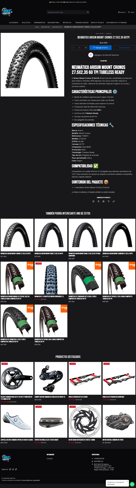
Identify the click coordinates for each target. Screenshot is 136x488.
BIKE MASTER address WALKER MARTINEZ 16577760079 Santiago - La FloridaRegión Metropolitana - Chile (104, 467)
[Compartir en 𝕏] (98, 201)
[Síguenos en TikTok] (16, 469)
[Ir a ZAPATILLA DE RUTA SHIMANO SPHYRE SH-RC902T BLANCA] (17, 421)
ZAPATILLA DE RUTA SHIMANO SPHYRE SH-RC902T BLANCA (17, 440)
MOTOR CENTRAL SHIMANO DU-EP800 (113, 440)
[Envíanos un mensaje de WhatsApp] (132, 484)
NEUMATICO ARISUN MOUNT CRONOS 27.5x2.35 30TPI (16, 254)
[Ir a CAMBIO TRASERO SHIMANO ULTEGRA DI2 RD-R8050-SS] (51, 378)
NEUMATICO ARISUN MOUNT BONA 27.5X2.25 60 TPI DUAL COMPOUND (84, 255)
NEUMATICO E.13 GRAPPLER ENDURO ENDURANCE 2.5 (49, 297)
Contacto (50, 459)
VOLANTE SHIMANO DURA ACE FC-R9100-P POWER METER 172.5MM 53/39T (16, 398)
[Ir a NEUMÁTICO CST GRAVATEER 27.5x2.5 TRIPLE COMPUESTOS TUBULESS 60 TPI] (17, 321)
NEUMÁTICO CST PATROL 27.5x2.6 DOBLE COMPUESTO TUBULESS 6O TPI (117, 298)
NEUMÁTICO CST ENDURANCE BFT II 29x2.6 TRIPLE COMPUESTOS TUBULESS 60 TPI (82, 298)
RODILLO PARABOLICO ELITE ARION (78, 397)
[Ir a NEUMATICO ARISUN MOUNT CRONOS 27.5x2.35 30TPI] (17, 235)
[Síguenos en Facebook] (13, 469)
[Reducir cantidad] (73, 47)
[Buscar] (87, 12)
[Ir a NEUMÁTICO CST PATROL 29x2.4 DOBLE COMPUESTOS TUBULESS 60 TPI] (51, 321)
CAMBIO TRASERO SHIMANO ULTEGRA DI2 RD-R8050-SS (50, 397)
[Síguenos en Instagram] (10, 469)
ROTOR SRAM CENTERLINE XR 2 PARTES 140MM (82, 440)
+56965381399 (99, 459)
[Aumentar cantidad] (86, 47)
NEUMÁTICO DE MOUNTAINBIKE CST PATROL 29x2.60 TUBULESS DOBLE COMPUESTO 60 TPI (15, 298)
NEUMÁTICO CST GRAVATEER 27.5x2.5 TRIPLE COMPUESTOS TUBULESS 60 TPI (13, 340)
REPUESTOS (45, 27)
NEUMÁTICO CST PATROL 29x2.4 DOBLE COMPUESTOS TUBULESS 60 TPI (49, 340)
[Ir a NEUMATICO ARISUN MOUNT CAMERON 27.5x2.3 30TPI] (119, 235)
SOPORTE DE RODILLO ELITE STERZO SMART (46, 440)
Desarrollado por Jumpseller (31, 480)
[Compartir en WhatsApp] (103, 201)
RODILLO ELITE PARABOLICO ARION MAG (113, 397)
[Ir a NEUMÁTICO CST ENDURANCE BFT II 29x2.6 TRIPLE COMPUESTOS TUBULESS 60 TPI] (85, 278)
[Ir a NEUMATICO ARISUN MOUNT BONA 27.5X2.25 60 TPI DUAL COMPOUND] (85, 235)
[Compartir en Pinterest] (108, 201)
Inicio (37, 27)
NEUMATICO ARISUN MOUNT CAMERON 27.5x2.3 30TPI (118, 254)
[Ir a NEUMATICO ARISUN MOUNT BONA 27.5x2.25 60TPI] (51, 235)
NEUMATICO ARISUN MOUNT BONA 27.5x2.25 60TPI (49, 254)
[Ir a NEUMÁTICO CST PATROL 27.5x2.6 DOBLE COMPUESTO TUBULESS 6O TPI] (119, 278)
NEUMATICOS (57, 27)
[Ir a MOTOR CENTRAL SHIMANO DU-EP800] (119, 421)
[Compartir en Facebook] (93, 201)
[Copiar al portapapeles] (113, 201)
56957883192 (98, 461)
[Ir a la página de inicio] (6, 12)
